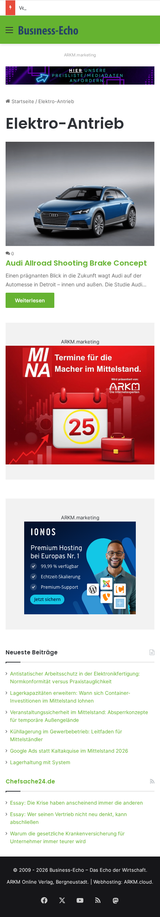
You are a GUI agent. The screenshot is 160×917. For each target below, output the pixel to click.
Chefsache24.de (30, 781)
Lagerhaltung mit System (40, 762)
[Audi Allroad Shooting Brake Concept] (80, 194)
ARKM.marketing (80, 54)
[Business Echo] (48, 30)
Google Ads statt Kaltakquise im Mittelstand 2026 (69, 751)
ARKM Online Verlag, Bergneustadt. (48, 882)
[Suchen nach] (150, 32)
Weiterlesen (30, 300)
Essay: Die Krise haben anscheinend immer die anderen (76, 803)
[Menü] (9, 32)
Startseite (22, 101)
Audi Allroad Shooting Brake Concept (76, 263)
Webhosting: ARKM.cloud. (123, 882)
